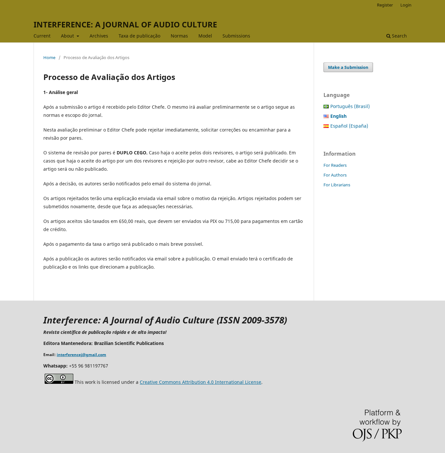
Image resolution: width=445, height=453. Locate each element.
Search (399, 36)
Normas (179, 36)
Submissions (236, 36)
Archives (99, 36)
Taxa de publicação (139, 36)
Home (49, 57)
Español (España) (349, 126)
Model (205, 36)
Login (405, 5)
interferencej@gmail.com (81, 354)
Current (42, 36)
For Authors (335, 175)
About (68, 36)
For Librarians (336, 185)
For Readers (335, 165)
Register (385, 5)
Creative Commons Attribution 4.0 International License (200, 382)
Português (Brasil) (350, 106)
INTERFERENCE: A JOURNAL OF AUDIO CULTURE (125, 24)
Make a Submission (348, 67)
